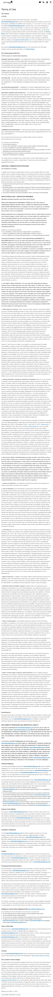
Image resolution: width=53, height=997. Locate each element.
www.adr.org (44, 424)
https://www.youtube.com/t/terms (40, 955)
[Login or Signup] (47, 2)
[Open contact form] (40, 2)
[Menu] (50, 2)
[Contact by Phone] (43, 2)
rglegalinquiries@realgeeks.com (23, 40)
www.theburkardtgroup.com (9, 22)
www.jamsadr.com (34, 426)
